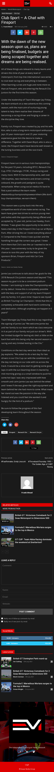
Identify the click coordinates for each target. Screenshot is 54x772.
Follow (48, 638)
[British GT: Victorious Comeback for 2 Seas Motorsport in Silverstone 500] (7, 518)
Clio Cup (16, 13)
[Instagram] (27, 751)
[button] (50, 3)
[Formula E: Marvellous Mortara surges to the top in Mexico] (7, 530)
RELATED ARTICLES (10, 505)
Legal (27, 765)
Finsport (12, 432)
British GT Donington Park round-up (30, 658)
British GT (5, 521)
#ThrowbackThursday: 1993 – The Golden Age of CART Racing (40, 464)
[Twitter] (33, 751)
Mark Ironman (18, 677)
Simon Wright (18, 689)
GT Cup (4, 545)
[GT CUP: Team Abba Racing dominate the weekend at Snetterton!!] (7, 542)
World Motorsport (7, 13)
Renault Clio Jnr (36, 432)
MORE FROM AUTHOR (11, 509)
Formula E (5, 533)
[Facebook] (20, 751)
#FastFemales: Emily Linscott (13, 461)
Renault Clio (22, 432)
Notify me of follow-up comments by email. (19, 618)
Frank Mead (8, 27)
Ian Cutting (17, 661)
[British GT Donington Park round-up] (6, 662)
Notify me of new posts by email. (16, 622)
